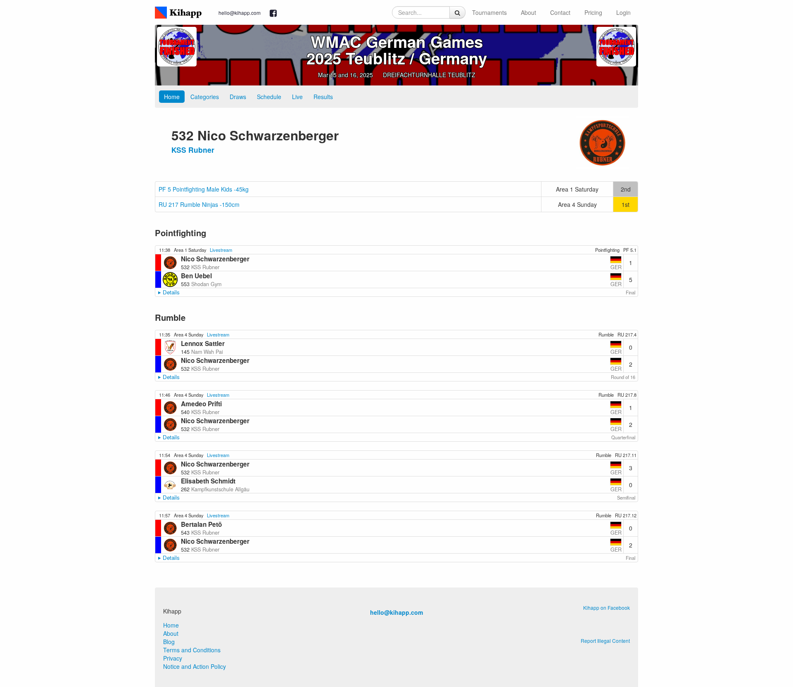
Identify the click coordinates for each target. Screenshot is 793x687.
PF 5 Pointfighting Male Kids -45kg (204, 189)
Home (172, 96)
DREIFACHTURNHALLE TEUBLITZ (429, 75)
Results (323, 96)
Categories (204, 96)
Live (297, 96)
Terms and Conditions (192, 650)
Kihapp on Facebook (606, 607)
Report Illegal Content (605, 640)
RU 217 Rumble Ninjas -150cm (199, 204)
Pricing (593, 12)
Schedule (269, 96)
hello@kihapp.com (239, 12)
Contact (560, 12)
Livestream (221, 249)
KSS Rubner (192, 150)
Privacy (172, 658)
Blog (169, 641)
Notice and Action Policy (194, 666)
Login (623, 12)
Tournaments (489, 12)
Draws (238, 96)
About (528, 12)
